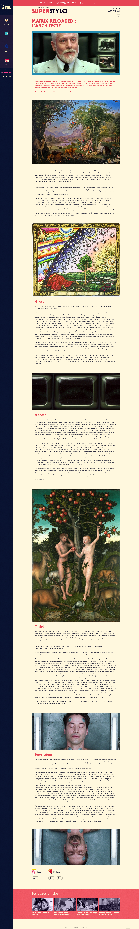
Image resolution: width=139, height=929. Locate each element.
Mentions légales (74, 927)
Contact (66, 927)
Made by (84, 927)
